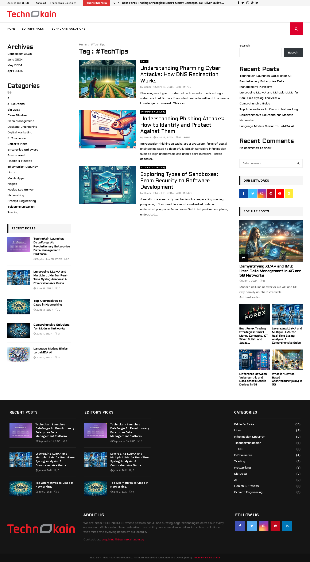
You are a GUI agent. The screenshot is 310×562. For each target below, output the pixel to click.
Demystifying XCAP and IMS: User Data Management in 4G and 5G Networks (270, 271)
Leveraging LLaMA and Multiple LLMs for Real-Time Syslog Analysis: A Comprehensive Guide (269, 98)
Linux (144, 61)
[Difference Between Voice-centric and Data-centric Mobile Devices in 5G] (254, 360)
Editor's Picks (17, 144)
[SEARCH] (298, 163)
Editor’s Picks (33, 28)
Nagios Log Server (20, 189)
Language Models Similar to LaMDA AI (266, 126)
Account (41, 3)
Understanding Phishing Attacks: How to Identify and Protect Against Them (182, 125)
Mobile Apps (15, 178)
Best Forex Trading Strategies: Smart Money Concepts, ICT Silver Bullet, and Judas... (253, 336)
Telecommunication (21, 207)
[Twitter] (252, 526)
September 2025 (19, 54)
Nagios (12, 184)
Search (244, 45)
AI (8, 98)
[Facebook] (240, 526)
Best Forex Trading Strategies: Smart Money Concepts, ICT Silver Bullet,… (176, 3)
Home (11, 28)
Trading (12, 212)
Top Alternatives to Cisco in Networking (268, 109)
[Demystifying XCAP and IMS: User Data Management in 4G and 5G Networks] (271, 241)
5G (9, 92)
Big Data (13, 109)
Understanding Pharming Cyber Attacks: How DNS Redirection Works (180, 75)
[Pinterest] (275, 526)
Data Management (20, 121)
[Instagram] (263, 526)
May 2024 (14, 65)
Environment (16, 155)
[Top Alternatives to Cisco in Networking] (18, 306)
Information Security (153, 112)
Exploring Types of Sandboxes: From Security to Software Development (179, 181)
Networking (15, 195)
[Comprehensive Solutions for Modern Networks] (18, 330)
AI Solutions (16, 104)
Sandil (147, 87)
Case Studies (17, 115)
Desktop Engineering (22, 127)
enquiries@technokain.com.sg (123, 539)
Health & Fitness (19, 161)
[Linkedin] (287, 526)
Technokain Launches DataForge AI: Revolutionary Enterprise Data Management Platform (51, 246)
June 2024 (15, 59)
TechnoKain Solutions (207, 558)
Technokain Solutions (63, 3)
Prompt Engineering (21, 201)
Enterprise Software (22, 149)
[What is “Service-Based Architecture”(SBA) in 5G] (287, 360)
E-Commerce (16, 138)
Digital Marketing (19, 132)
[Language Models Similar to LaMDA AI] (18, 354)
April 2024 (15, 71)
